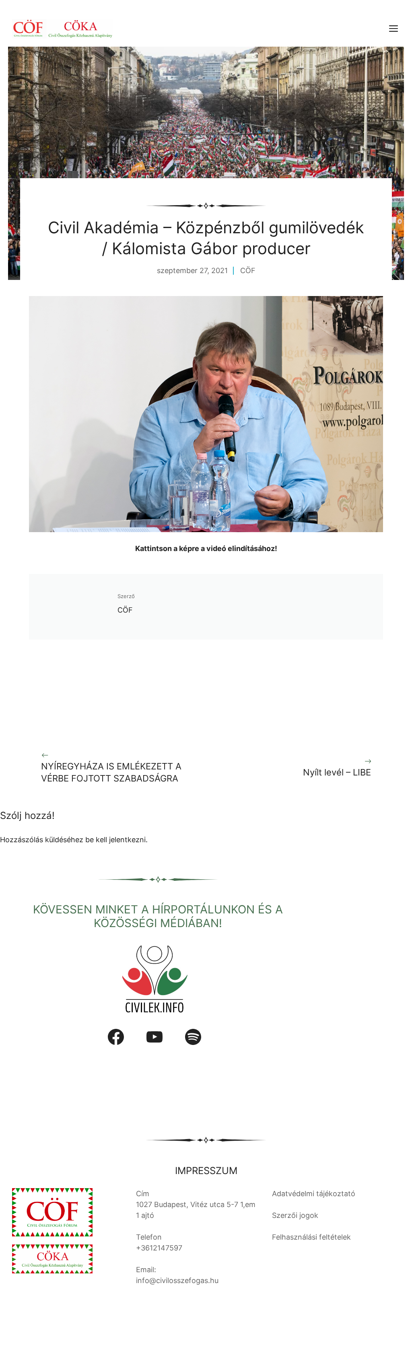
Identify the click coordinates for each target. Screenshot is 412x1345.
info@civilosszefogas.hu (177, 1280)
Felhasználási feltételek (311, 1237)
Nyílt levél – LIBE (337, 772)
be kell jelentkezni (115, 839)
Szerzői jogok (295, 1215)
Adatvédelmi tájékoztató (313, 1193)
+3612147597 (159, 1248)
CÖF (247, 270)
